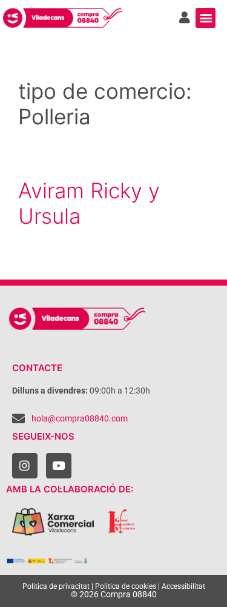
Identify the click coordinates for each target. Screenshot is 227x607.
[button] (205, 18)
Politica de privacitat (56, 586)
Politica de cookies (125, 586)
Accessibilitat (183, 586)
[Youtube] (58, 465)
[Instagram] (25, 465)
